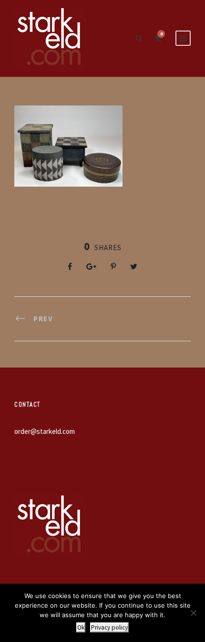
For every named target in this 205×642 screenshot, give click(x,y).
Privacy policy (109, 627)
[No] (193, 613)
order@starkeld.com (44, 431)
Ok (80, 627)
